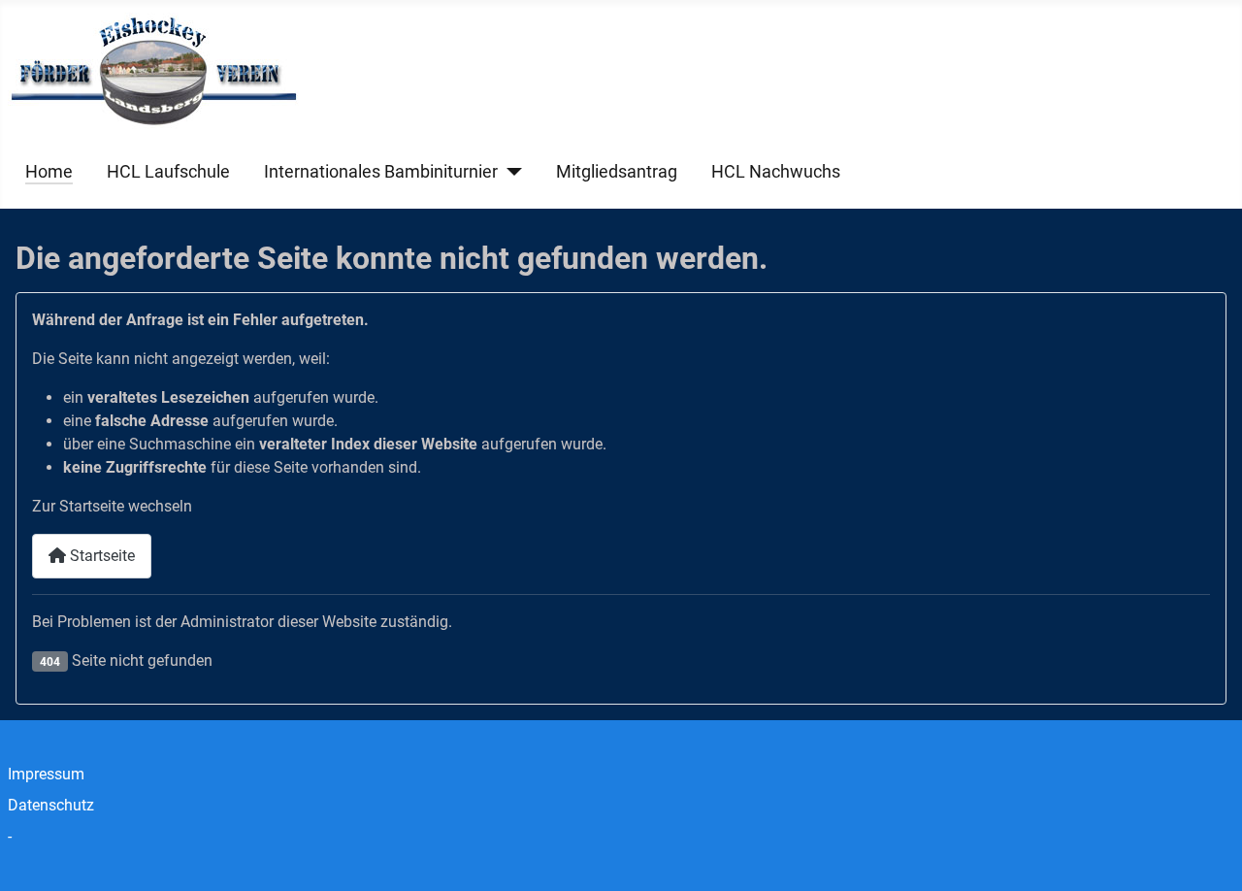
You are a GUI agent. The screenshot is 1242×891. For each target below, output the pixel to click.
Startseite (100, 555)
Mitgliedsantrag (616, 172)
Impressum (46, 774)
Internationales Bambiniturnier (381, 172)
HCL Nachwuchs (775, 172)
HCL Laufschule (168, 172)
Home (49, 172)
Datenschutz (51, 805)
